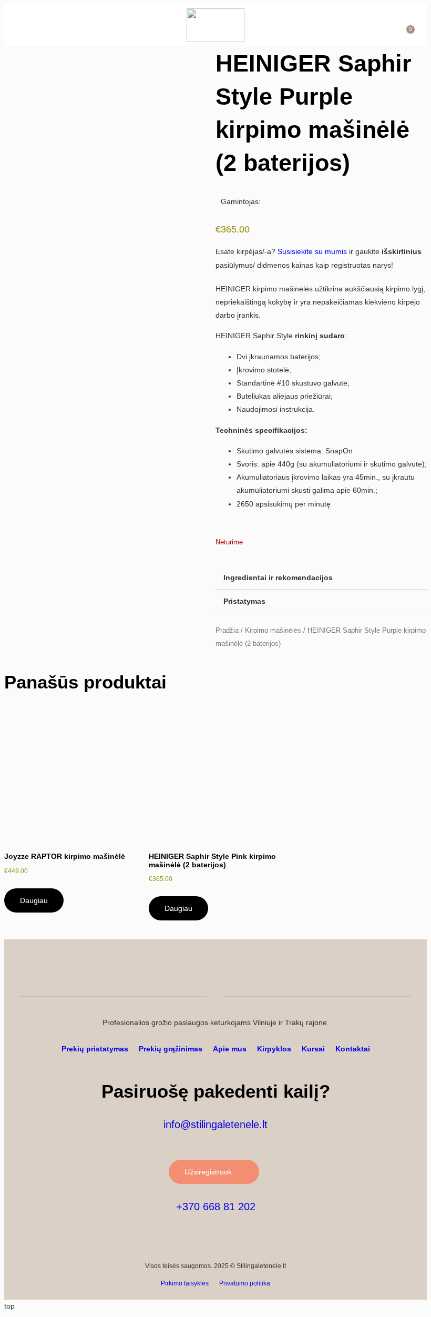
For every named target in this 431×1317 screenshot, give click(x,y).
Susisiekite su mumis (312, 251)
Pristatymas (244, 601)
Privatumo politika (244, 1283)
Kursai (313, 1049)
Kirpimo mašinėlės (273, 630)
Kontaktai (352, 1049)
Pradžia (227, 630)
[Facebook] (404, 964)
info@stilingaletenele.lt (215, 1124)
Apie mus (230, 1049)
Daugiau (34, 900)
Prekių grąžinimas (170, 1049)
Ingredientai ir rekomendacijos (278, 577)
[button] (29, 25)
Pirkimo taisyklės (185, 1283)
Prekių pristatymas (94, 1049)
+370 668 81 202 (215, 1206)
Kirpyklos (274, 1049)
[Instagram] (382, 964)
